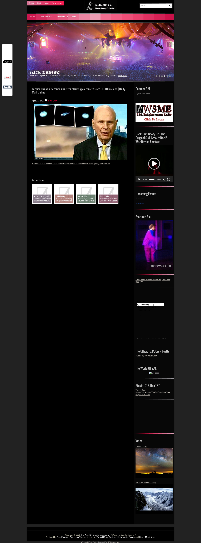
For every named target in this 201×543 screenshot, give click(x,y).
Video (47, 3)
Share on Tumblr (7, 87)
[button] (154, 164)
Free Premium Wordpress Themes (71, 537)
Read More (110, 75)
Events (31, 3)
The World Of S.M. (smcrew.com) (95, 535)
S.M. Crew (52, 101)
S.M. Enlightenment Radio (44, 72)
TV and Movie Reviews (106, 537)
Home (32, 16)
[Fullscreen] (168, 179)
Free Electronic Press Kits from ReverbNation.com (154, 339)
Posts (73, 16)
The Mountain (141, 446)
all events (140, 203)
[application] (154, 163)
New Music (46, 16)
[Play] (139, 179)
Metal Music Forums (126, 537)
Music (39, 3)
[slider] (152, 179)
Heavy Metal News (147, 537)
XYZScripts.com (114, 542)
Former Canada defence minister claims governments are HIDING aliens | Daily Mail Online (71, 163)
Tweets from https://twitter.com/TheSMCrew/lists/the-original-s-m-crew (153, 392)
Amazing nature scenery (146, 483)
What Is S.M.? (58, 3)
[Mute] (164, 179)
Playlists (61, 16)
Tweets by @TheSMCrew (146, 356)
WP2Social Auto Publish (89, 542)
